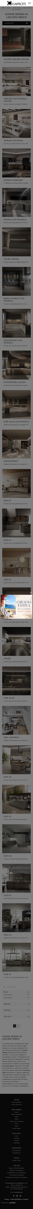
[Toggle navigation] (29, 3)
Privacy (7, 1199)
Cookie (13, 1199)
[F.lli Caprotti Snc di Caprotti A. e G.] (16, 3)
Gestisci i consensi (22, 1199)
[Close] (30, 592)
